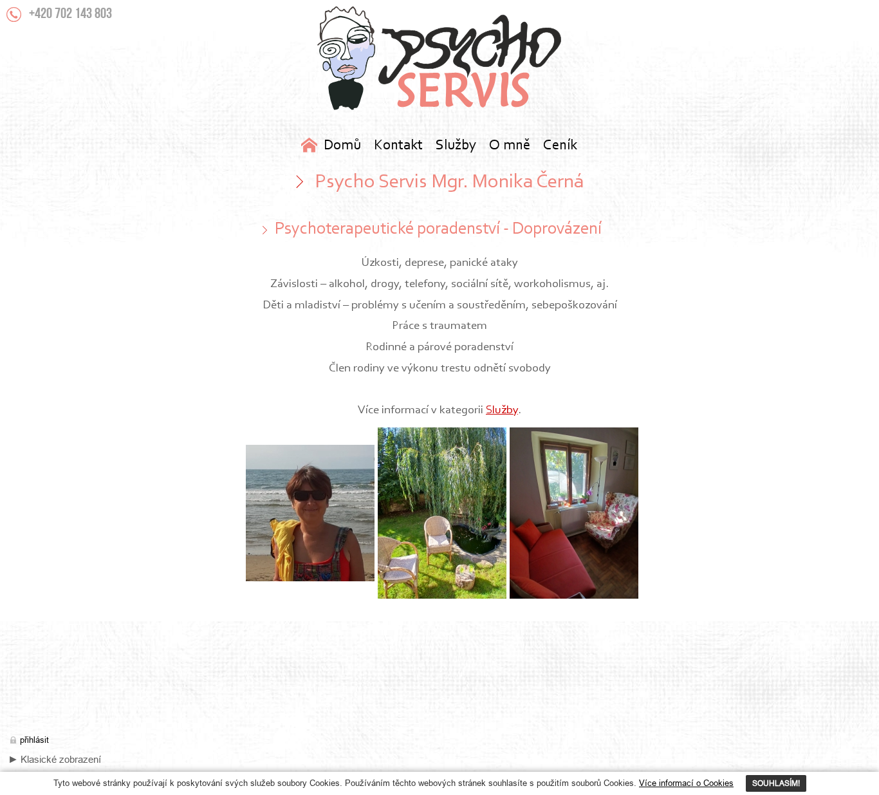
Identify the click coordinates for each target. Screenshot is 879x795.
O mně (509, 145)
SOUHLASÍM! (776, 783)
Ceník (560, 145)
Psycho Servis (439, 58)
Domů (342, 145)
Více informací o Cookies (686, 783)
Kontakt (398, 145)
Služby (502, 410)
